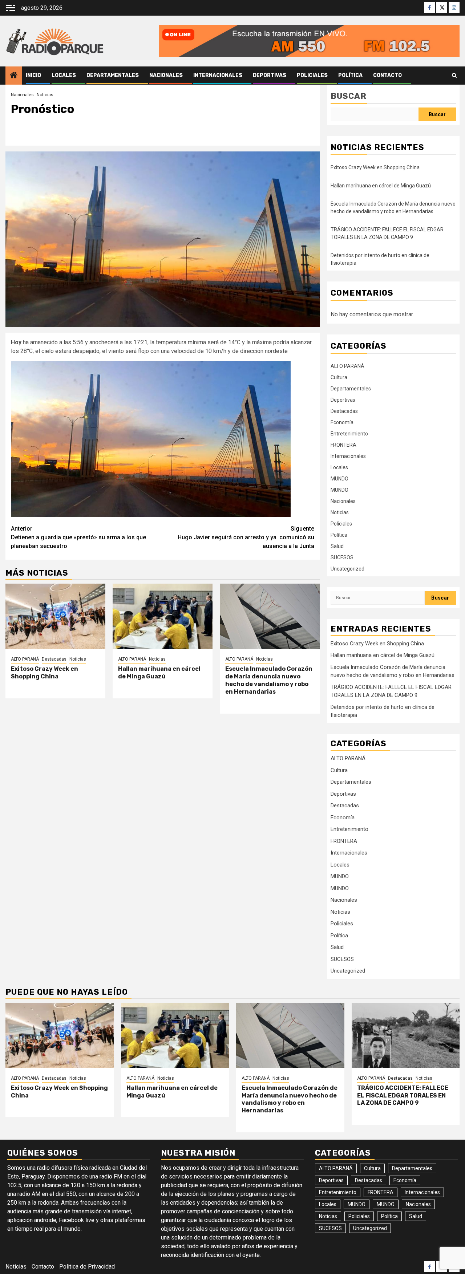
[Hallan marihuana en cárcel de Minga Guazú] (163, 616)
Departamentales (112, 75)
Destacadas (54, 659)
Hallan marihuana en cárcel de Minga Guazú (159, 672)
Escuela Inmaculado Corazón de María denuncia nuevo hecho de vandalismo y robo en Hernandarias (268, 680)
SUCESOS (342, 557)
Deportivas (269, 75)
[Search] (454, 75)
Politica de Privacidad (87, 1266)
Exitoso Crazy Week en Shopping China (44, 672)
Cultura (339, 377)
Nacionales (166, 75)
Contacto (387, 75)
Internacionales (217, 75)
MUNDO (339, 479)
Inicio (33, 75)
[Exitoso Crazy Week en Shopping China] (55, 616)
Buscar (349, 96)
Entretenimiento (349, 434)
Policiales (312, 75)
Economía (342, 422)
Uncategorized (347, 569)
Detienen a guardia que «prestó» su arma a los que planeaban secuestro (78, 537)
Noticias (45, 94)
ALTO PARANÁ (25, 659)
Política (350, 75)
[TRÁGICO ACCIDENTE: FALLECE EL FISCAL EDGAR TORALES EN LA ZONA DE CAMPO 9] (406, 1035)
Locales (64, 75)
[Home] (14, 76)
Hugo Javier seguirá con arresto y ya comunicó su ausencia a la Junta (246, 537)
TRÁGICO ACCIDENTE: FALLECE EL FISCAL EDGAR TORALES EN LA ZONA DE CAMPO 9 (402, 1095)
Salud (337, 546)
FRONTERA (343, 445)
